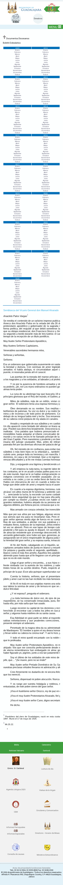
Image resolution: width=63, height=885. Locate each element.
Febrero (17, 52)
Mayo (17, 58)
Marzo (17, 54)
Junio (17, 60)
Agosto (17, 64)
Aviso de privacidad (21, 868)
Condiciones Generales (40, 868)
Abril (17, 56)
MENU (53, 27)
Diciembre (17, 72)
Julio (17, 62)
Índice (17, 75)
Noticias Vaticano (16, 750)
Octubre (17, 68)
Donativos (38, 18)
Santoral (46, 750)
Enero (17, 50)
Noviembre (17, 70)
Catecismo (46, 745)
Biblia (16, 745)
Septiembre (17, 66)
